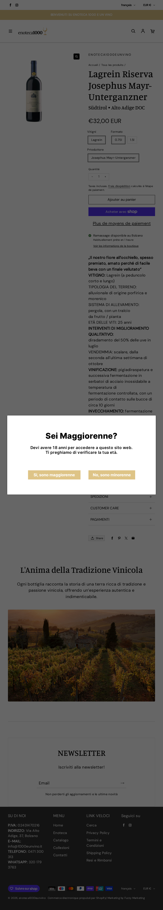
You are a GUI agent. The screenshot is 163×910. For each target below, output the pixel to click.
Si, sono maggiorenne (54, 475)
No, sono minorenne (112, 475)
